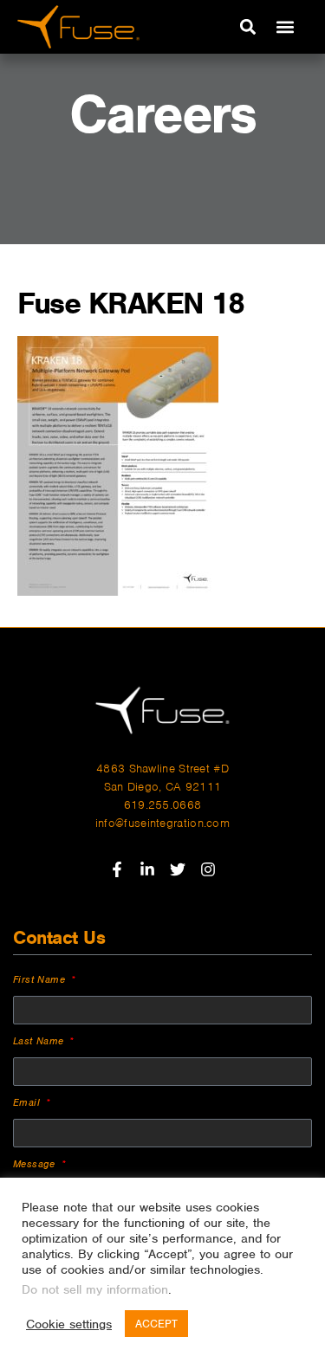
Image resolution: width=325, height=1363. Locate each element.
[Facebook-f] (117, 869)
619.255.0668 (163, 805)
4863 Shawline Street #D (162, 768)
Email (28, 1102)
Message (36, 1164)
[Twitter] (177, 869)
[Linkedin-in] (147, 869)
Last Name (40, 1041)
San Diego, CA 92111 (163, 786)
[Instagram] (208, 869)
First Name (40, 979)
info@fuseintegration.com (162, 823)
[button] (247, 27)
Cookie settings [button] (69, 1324)
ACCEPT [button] (156, 1323)
